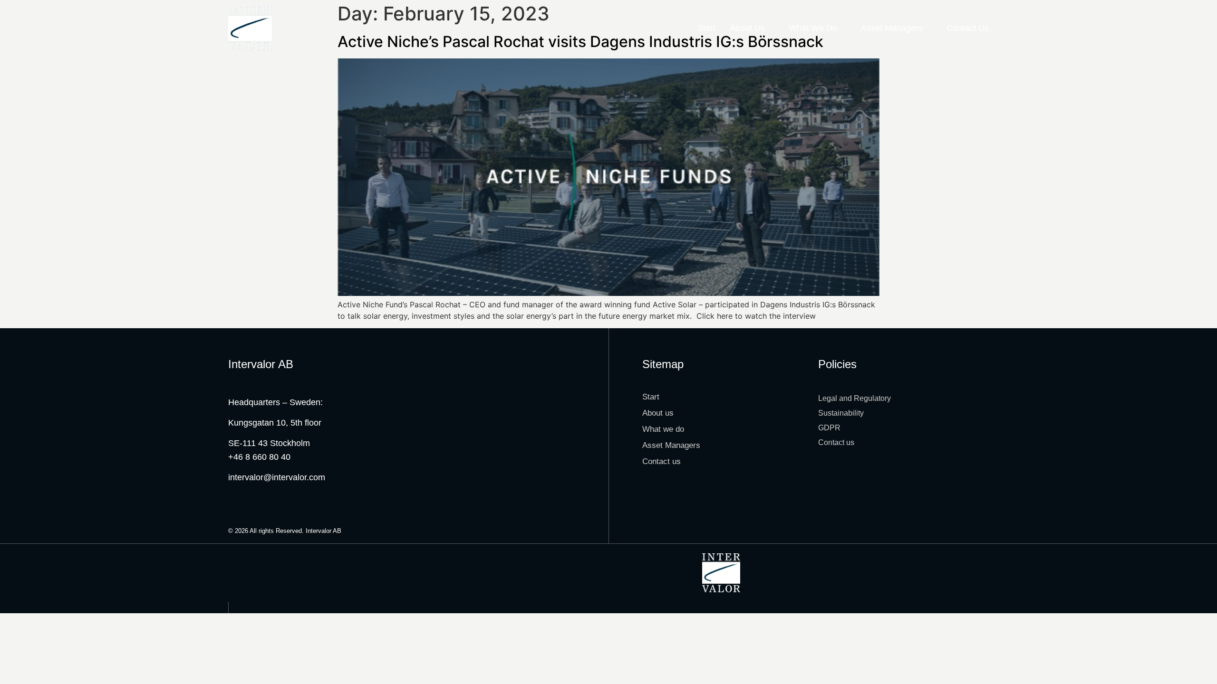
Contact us (968, 28)
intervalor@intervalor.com (276, 477)
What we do (813, 28)
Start (706, 28)
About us (747, 28)
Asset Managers (892, 28)
